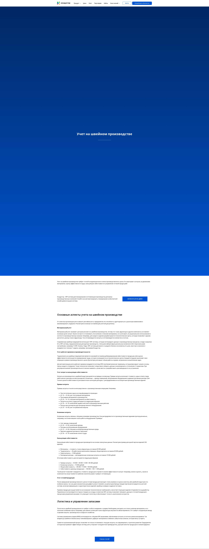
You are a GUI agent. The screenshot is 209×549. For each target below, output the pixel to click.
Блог (90, 3)
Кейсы (106, 3)
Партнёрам (97, 3)
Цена (84, 3)
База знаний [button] (114, 3)
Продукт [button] (77, 3)
